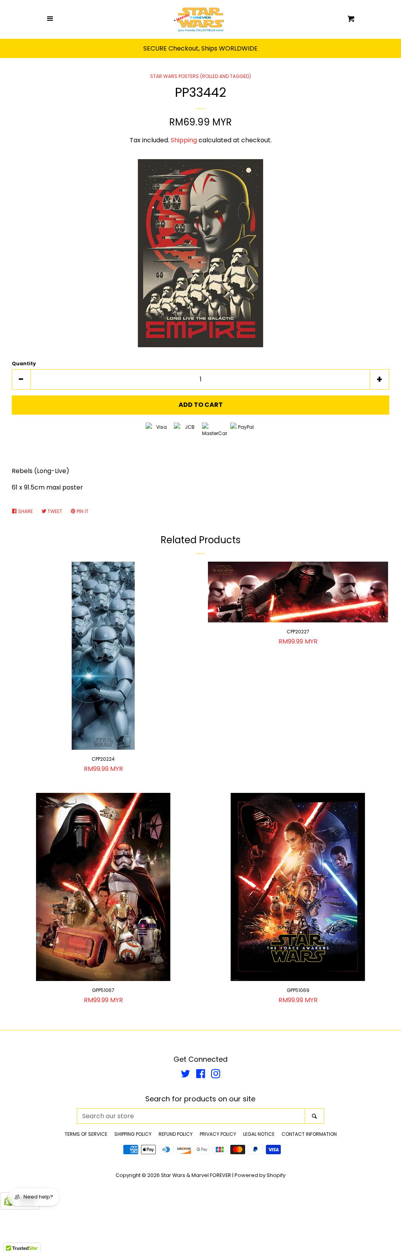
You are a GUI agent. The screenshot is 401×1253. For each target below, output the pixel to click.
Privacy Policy (218, 1134)
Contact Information (309, 1134)
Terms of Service (86, 1134)
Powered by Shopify (260, 1175)
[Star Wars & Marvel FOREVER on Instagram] (215, 1075)
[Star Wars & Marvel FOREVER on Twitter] (185, 1075)
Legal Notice (259, 1134)
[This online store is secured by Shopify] (20, 1207)
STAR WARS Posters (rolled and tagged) (200, 76)
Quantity (24, 363)
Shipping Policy (133, 1134)
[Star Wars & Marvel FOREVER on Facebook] (201, 1075)
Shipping (184, 140)
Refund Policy (176, 1134)
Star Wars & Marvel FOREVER (196, 1175)
